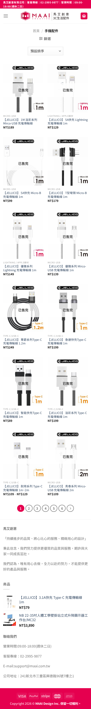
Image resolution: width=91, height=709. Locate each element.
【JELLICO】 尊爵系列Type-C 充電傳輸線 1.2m (22, 341)
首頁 (36, 30)
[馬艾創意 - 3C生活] (45, 16)
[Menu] (5, 16)
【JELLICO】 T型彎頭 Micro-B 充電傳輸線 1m (67, 194)
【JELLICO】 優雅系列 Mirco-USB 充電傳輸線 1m (67, 268)
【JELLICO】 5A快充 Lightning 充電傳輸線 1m (68, 121)
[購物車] (84, 16)
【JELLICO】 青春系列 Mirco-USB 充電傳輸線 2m (67, 488)
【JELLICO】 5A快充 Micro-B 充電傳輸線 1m (22, 194)
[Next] (70, 508)
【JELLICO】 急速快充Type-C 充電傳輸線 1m (67, 341)
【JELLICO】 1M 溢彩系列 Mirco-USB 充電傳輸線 (20, 121)
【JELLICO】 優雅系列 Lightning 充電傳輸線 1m (19, 268)
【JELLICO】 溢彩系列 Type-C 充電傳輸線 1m (67, 414)
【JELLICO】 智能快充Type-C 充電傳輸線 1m (22, 414)
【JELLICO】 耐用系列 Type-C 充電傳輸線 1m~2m (23, 488)
